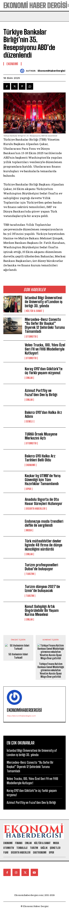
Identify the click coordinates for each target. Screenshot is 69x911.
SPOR (28, 489)
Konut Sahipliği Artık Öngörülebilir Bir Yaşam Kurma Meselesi (42, 610)
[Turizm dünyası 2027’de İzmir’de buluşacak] (12, 591)
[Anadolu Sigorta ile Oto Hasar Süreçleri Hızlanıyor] (12, 503)
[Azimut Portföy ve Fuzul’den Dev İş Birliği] (12, 394)
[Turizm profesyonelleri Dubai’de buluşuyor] (12, 569)
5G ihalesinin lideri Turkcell (18, 656)
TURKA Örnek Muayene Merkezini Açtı (41, 436)
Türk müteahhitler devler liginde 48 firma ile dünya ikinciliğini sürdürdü (43, 545)
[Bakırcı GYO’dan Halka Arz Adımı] (12, 416)
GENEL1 (29, 421)
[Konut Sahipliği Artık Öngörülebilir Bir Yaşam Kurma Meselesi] (12, 612)
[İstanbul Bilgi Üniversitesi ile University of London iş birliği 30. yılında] (12, 304)
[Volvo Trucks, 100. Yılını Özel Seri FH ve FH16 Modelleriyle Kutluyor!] (12, 351)
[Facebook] (6, 86)
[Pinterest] (22, 86)
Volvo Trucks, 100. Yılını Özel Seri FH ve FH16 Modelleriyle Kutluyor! (45, 349)
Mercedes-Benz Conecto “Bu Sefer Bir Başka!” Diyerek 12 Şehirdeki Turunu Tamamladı (45, 325)
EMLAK (29, 378)
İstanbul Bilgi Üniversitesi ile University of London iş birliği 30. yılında (43, 301)
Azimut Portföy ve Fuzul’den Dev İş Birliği (41, 392)
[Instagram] (16, 872)
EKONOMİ (30, 465)
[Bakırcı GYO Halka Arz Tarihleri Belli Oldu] (12, 460)
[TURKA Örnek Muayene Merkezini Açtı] (12, 438)
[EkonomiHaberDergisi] (23, 71)
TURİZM (30, 574)
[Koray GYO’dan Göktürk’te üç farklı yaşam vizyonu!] (12, 373)
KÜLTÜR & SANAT (34, 311)
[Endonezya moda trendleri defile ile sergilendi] (12, 525)
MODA (29, 530)
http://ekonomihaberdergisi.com (21, 716)
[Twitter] (14, 86)
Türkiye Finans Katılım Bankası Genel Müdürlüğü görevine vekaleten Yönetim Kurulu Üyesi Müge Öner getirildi (51, 670)
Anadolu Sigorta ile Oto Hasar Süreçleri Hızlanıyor (43, 501)
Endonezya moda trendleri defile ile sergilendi (44, 523)
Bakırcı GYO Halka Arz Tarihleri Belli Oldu (40, 458)
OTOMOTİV (31, 336)
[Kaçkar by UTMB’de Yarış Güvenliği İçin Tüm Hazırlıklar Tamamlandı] (12, 482)
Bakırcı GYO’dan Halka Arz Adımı (43, 414)
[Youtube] (34, 872)
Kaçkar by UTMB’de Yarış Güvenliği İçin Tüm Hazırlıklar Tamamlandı (43, 479)
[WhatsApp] (29, 86)
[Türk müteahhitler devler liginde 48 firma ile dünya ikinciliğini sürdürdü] (12, 547)
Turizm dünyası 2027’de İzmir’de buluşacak (42, 588)
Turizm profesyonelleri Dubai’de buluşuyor (41, 567)
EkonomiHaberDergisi (51, 70)
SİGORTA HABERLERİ (36, 508)
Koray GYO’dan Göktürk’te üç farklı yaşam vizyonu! (43, 371)
